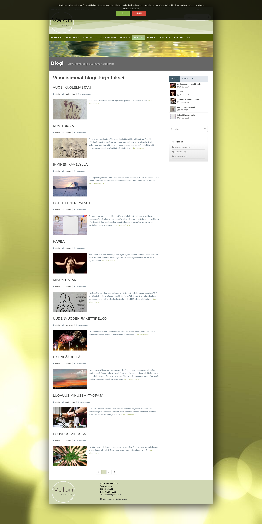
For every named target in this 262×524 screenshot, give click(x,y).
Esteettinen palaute (73, 203)
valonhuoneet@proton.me (111, 495)
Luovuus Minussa (69, 434)
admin (57, 94)
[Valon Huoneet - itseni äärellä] (70, 378)
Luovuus (68, 133)
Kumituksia (63, 126)
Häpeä (59, 241)
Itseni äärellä (67, 357)
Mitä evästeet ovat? (131, 9)
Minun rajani (65, 280)
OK (123, 13)
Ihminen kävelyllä (70, 164)
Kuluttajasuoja (108, 499)
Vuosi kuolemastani (72, 87)
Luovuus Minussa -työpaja (78, 395)
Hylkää (139, 13)
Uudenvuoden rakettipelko (80, 318)
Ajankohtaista (70, 94)
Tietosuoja (122, 499)
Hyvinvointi (69, 325)
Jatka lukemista (137, 148)
